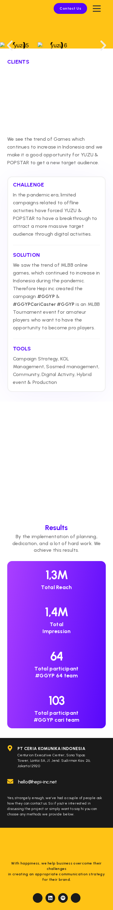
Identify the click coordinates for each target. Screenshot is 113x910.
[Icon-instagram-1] (37, 898)
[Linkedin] (50, 898)
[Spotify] (63, 898)
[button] (10, 45)
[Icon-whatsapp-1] (75, 898)
